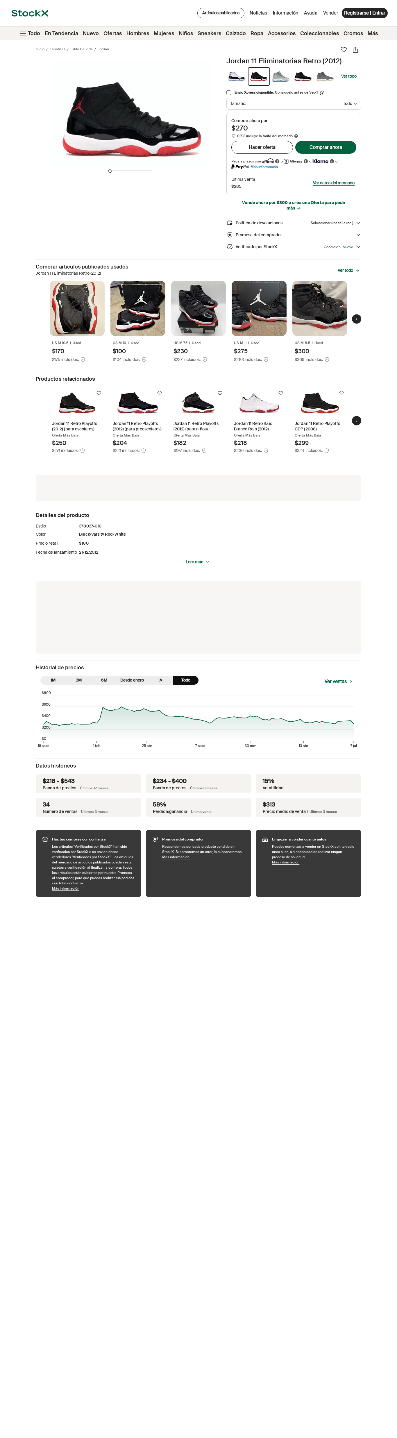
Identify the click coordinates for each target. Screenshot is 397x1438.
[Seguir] (99, 393)
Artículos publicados (220, 12)
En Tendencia (61, 33)
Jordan (103, 49)
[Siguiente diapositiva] (356, 319)
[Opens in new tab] (277, 161)
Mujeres (164, 33)
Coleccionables (319, 33)
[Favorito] (344, 50)
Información (287, 14)
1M (53, 680)
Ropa (257, 33)
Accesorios (282, 33)
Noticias (258, 13)
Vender (330, 13)
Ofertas (112, 33)
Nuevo (91, 33)
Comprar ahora (326, 147)
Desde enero (132, 680)
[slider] (110, 171)
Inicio (40, 49)
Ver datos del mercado (334, 182)
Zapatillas (57, 49)
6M (104, 680)
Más (373, 33)
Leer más (194, 561)
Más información (264, 166)
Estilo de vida (81, 49)
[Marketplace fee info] (296, 136)
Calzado (236, 33)
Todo (34, 33)
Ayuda (310, 13)
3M (79, 680)
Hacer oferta (262, 147)
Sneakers (209, 33)
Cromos (353, 33)
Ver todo (349, 76)
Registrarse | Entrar (364, 13)
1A (160, 680)
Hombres (137, 33)
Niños (186, 33)
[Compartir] (355, 50)
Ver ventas (336, 681)
